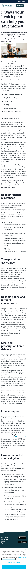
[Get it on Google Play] (22, 542)
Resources (4, 539)
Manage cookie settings (14, 562)
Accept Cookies (14, 567)
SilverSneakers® (20, 437)
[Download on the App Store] (22, 537)
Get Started (4, 537)
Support (3, 541)
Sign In (3, 543)
